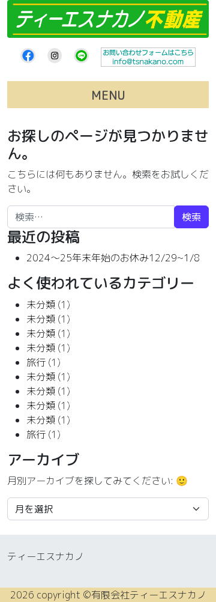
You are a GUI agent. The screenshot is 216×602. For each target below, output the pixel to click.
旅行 (36, 362)
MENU (108, 95)
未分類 (40, 304)
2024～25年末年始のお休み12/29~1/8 (113, 257)
